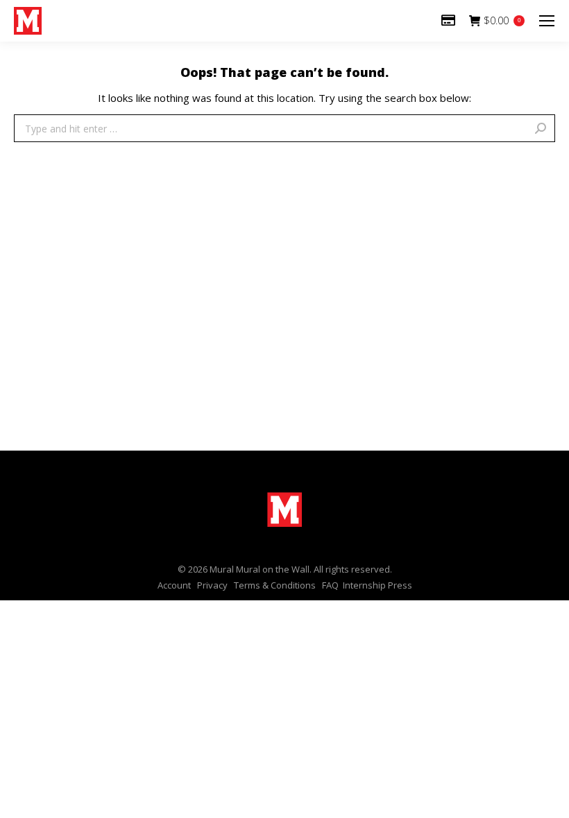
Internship (364, 585)
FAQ (330, 585)
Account (174, 585)
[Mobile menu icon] (546, 20)
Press (400, 585)
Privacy (212, 585)
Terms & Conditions (275, 585)
